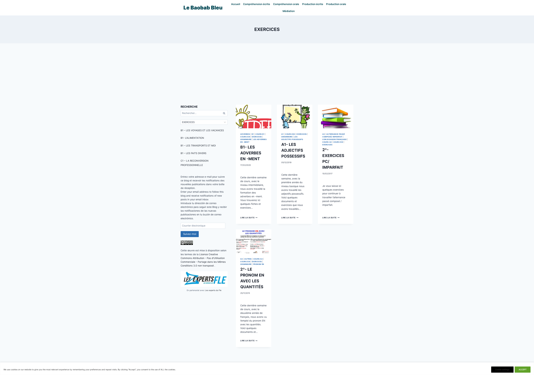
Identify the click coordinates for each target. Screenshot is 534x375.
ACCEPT (522, 369)
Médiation (289, 11)
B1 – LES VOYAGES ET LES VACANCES (202, 130)
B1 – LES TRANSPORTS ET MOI (198, 145)
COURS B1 (259, 134)
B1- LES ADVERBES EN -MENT (250, 153)
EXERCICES (257, 137)
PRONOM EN (258, 264)
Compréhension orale (286, 4)
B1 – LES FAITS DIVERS (193, 153)
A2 (323, 134)
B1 (253, 134)
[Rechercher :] (204, 113)
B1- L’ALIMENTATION (192, 138)
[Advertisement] (267, 73)
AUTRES (248, 259)
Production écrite (312, 4)
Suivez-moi (189, 233)
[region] (267, 368)
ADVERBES (245, 134)
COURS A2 (327, 142)
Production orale (336, 4)
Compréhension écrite (256, 4)
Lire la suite (248, 217)
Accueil (235, 4)
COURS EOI (245, 137)
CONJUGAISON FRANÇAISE (334, 139)
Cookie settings (502, 369)
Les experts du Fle (213, 290)
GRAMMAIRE (245, 139)
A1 (282, 134)
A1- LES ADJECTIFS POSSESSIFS (293, 150)
